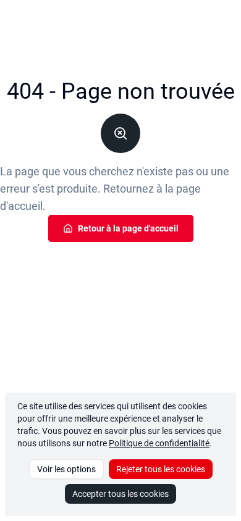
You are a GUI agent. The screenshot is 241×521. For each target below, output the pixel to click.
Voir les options (66, 469)
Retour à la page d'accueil (128, 228)
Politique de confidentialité (159, 443)
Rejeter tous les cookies (160, 469)
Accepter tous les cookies (120, 494)
